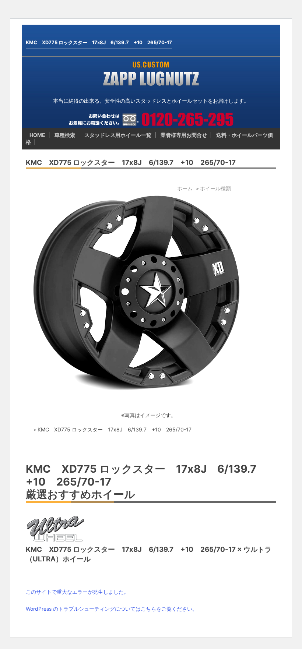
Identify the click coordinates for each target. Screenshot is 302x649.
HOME (37, 135)
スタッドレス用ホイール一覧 (117, 135)
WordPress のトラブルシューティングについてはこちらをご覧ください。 (111, 609)
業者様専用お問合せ (184, 135)
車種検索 (65, 135)
